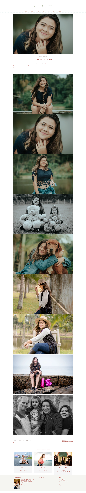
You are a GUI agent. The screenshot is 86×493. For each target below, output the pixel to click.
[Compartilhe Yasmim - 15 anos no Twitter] (15, 442)
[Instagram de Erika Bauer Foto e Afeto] (60, 485)
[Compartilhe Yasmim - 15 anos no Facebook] (13, 442)
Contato (54, 11)
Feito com (43, 492)
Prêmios (38, 11)
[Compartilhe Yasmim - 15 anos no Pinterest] (17, 442)
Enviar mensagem (62, 480)
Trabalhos (32, 11)
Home (26, 11)
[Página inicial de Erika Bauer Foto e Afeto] (43, 5)
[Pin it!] (46, 111)
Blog (43, 11)
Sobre (48, 11)
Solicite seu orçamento (67, 441)
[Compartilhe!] (43, 111)
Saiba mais (24, 487)
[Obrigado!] (40, 111)
